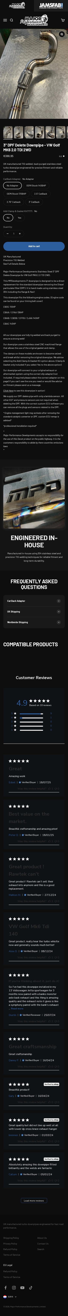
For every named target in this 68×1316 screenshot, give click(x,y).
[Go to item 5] (50, 132)
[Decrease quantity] (7, 233)
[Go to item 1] (8, 132)
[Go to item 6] (60, 132)
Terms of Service (11, 1254)
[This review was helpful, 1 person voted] (49, 788)
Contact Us (43, 1243)
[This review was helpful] (49, 1021)
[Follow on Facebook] (5, 1287)
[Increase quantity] (20, 233)
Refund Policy (10, 1249)
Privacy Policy (10, 1243)
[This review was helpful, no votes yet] (49, 1066)
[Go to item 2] (18, 132)
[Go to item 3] (29, 132)
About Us (42, 1237)
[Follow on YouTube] (22, 1287)
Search (40, 1249)
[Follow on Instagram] (14, 1287)
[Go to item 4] (39, 132)
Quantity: (8, 226)
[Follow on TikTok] (31, 1287)
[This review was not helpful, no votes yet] (55, 788)
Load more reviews (34, 1200)
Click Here (8, 390)
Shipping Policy (11, 1237)
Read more (17, 1008)
